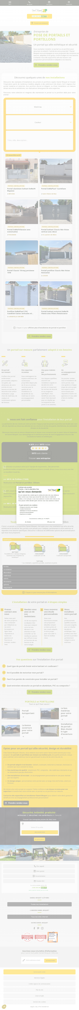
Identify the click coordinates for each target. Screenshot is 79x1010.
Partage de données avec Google (28, 507)
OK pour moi (51, 522)
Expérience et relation (25, 514)
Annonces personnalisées (27, 512)
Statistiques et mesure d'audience (28, 510)
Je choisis (28, 522)
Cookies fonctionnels (25, 509)
